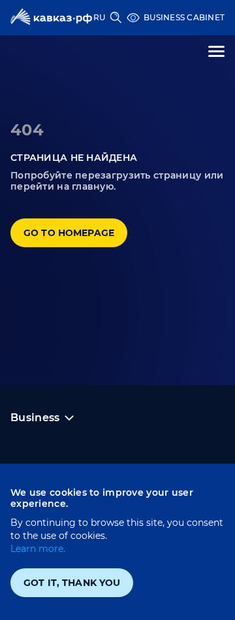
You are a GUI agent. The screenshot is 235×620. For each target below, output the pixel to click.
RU (99, 17)
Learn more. (37, 549)
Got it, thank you (72, 583)
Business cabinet (184, 17)
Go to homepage (69, 233)
